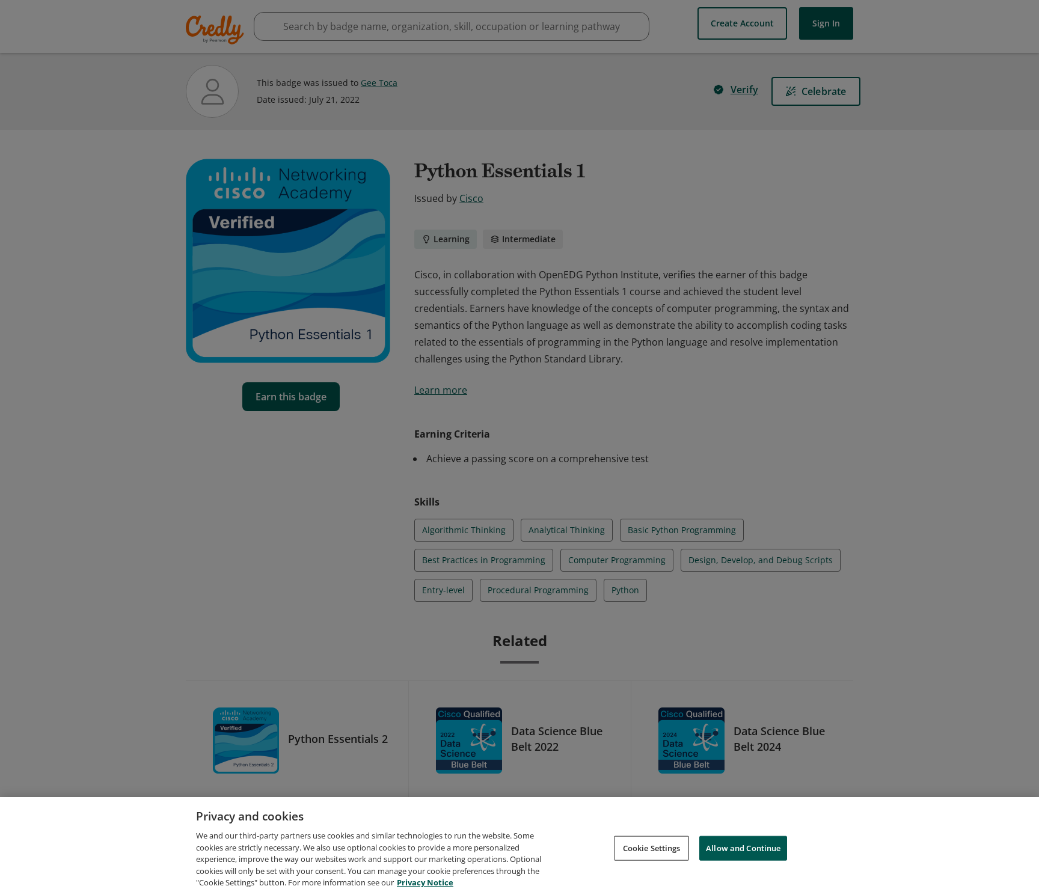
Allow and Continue (743, 847)
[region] (519, 846)
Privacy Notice (425, 882)
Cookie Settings (652, 847)
